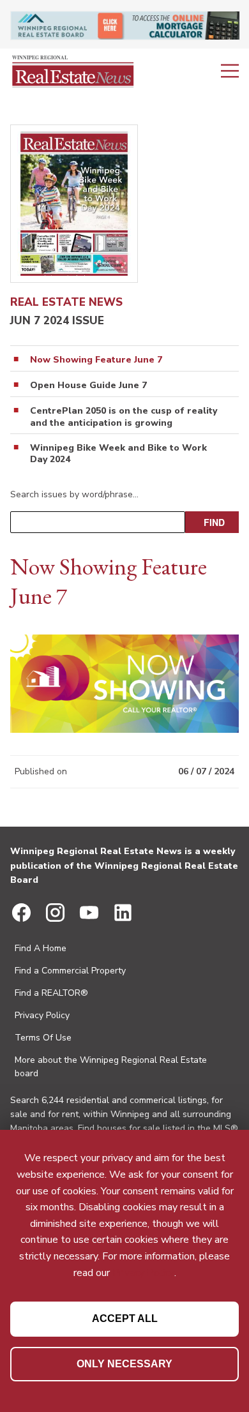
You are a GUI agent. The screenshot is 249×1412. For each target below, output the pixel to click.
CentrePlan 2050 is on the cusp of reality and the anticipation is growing (123, 416)
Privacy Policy (42, 1015)
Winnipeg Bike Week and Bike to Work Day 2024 (118, 453)
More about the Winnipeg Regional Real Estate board (111, 1066)
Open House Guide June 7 (88, 385)
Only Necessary (124, 1363)
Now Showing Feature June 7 (96, 360)
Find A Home (40, 948)
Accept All (125, 1318)
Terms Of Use (43, 1038)
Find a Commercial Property (70, 971)
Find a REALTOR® (51, 993)
